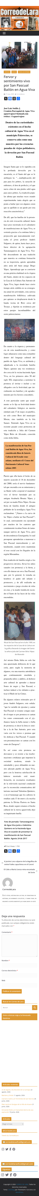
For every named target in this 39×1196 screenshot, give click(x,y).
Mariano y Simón (7, 1095)
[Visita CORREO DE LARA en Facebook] (10, 1150)
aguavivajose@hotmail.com (16, 113)
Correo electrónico (10, 970)
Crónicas (7, 72)
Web (3, 980)
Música (14, 72)
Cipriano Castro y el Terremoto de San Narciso (18, 1099)
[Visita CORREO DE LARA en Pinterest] (13, 1150)
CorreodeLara (20, 94)
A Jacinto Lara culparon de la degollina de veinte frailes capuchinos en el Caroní (20, 863)
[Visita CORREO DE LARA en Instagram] (3, 1150)
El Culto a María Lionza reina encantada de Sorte (19, 871)
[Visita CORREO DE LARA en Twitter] (6, 1150)
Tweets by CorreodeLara (10, 1135)
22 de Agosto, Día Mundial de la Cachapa (16, 1090)
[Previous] (8, 330)
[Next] (31, 330)
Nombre (6, 960)
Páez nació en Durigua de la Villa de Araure (17, 1104)
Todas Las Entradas (24, 72)
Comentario (7, 932)
